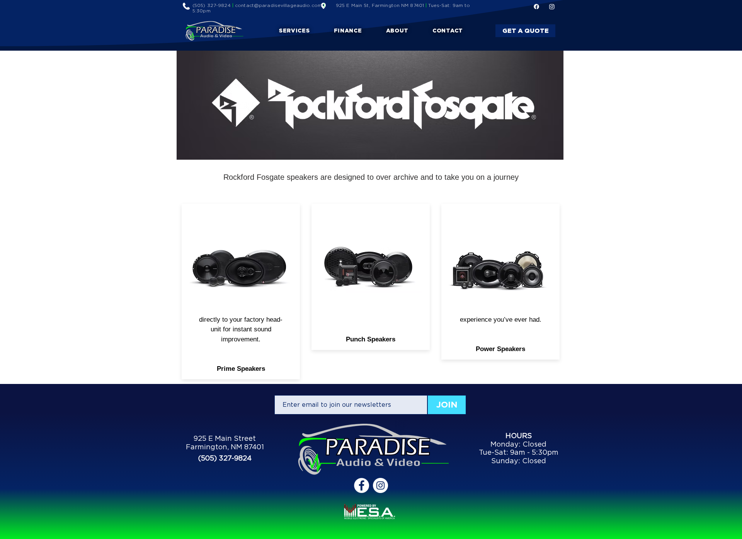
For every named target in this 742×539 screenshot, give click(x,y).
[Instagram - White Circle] (380, 485)
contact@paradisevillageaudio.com (278, 5)
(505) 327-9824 (211, 5)
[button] (294, 30)
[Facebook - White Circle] (361, 485)
